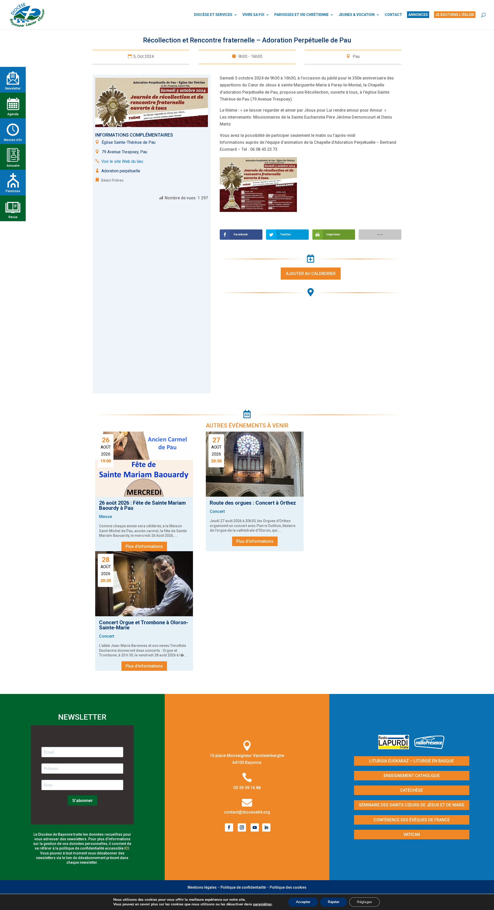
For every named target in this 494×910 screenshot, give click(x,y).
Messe (105, 516)
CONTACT (393, 15)
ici (126, 848)
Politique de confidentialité (243, 887)
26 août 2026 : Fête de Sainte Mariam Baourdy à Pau (142, 505)
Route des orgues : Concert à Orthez (253, 503)
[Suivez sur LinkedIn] (266, 827)
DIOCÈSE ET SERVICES (213, 15)
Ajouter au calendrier (311, 273)
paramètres (262, 904)
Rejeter (333, 901)
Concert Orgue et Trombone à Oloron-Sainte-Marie (143, 625)
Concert (217, 511)
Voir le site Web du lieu (122, 161)
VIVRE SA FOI (253, 15)
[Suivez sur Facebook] (229, 827)
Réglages (364, 901)
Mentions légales (202, 887)
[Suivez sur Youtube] (255, 827)
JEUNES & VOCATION (357, 15)
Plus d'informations (144, 546)
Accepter (303, 901)
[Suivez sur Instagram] (242, 827)
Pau (356, 56)
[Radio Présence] (429, 747)
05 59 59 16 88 (247, 787)
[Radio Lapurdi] (395, 747)
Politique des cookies (288, 887)
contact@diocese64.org (247, 812)
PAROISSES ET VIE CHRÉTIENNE (301, 15)
